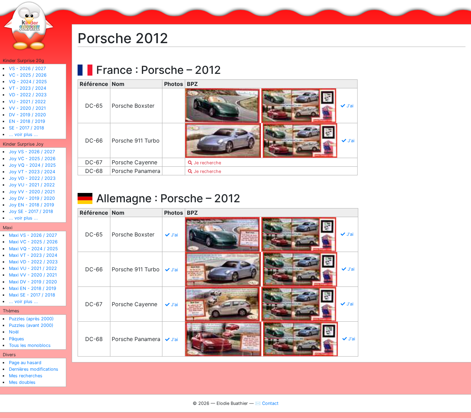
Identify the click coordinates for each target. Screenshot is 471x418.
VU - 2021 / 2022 (27, 101)
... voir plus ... (23, 134)
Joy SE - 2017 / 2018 (31, 211)
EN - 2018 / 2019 (27, 121)
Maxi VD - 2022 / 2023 (33, 261)
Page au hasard (25, 362)
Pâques (16, 338)
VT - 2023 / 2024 (27, 88)
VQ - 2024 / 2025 (28, 81)
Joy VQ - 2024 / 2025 (32, 165)
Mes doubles (22, 382)
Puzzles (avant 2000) (31, 325)
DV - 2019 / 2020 (27, 114)
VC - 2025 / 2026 (28, 75)
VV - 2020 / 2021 (27, 108)
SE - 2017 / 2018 (26, 127)
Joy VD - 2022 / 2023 (32, 178)
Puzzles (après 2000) (31, 318)
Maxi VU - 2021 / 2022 (33, 268)
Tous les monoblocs (30, 345)
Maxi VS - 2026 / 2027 (33, 235)
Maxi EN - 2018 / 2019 (32, 288)
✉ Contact (267, 403)
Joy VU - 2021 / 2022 (32, 184)
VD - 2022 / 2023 (28, 94)
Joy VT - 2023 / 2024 (32, 171)
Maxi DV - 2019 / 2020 (33, 281)
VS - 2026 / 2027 (27, 68)
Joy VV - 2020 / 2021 (32, 191)
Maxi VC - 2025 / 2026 (33, 241)
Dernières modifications (33, 369)
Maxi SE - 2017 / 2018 (32, 295)
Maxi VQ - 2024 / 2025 (33, 248)
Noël (14, 331)
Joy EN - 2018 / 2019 (31, 204)
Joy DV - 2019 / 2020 (32, 198)
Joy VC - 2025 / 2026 (32, 158)
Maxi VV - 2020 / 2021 (33, 275)
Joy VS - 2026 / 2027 (32, 151)
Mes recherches (25, 375)
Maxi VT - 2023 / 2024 (33, 255)
